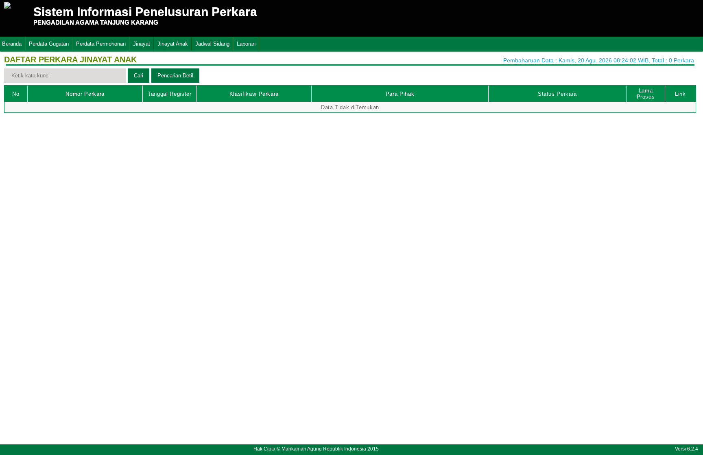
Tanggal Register (169, 94)
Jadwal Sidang (212, 44)
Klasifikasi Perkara (254, 94)
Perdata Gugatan (49, 44)
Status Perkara (557, 94)
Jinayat (141, 44)
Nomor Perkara (84, 94)
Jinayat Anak (172, 44)
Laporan (246, 44)
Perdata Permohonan (101, 44)
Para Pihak (400, 94)
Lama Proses (646, 94)
